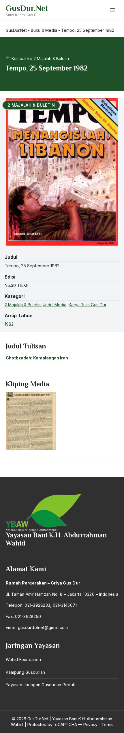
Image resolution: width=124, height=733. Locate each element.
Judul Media (54, 304)
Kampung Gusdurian (25, 672)
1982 (9, 324)
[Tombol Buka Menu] (112, 10)
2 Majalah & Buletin (23, 304)
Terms (107, 724)
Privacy (90, 724)
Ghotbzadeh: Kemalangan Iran (37, 357)
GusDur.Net (27, 8)
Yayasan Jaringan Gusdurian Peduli (40, 684)
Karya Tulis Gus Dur (87, 304)
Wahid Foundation (23, 659)
